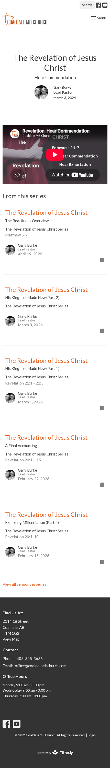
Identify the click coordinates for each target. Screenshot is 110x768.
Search (87, 5)
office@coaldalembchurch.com (40, 665)
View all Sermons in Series (24, 584)
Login (92, 735)
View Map (11, 639)
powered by (52, 757)
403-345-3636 (30, 658)
